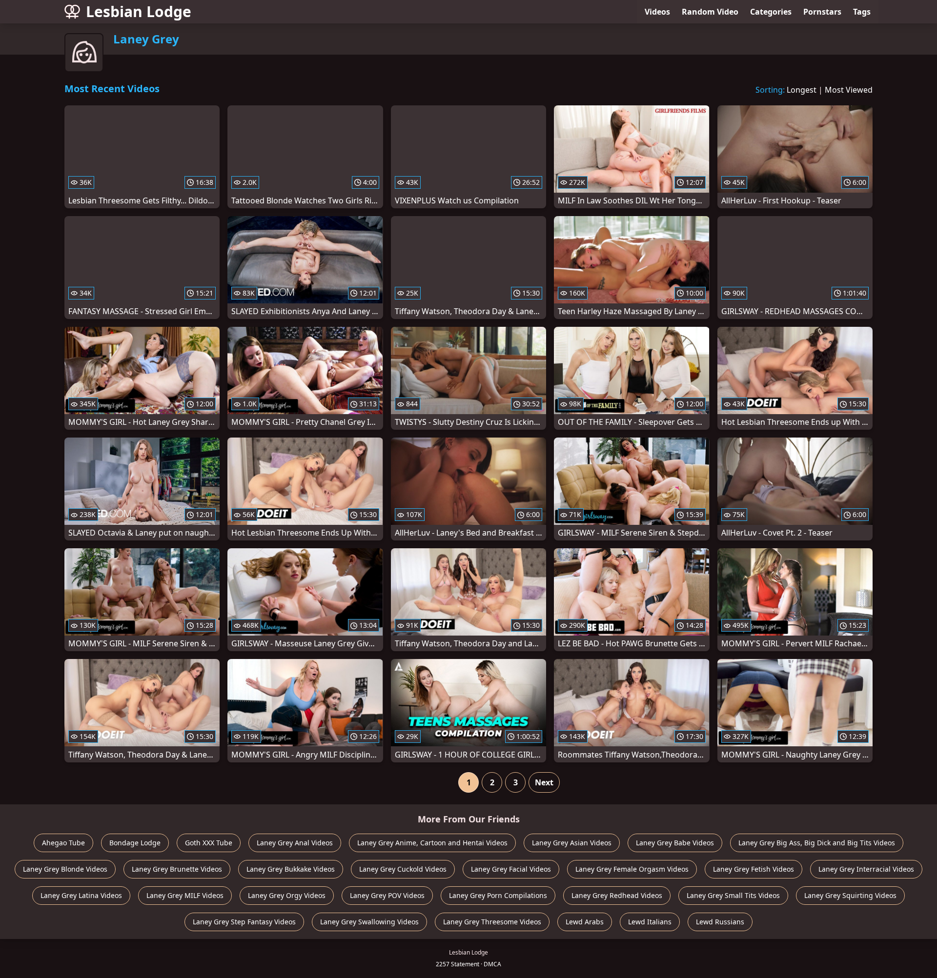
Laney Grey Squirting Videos (850, 895)
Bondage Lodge (135, 842)
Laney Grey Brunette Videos (177, 869)
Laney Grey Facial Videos (511, 869)
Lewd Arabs (585, 921)
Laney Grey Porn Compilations (498, 895)
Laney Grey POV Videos (387, 895)
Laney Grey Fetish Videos (753, 869)
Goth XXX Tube (208, 842)
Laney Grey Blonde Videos (65, 869)
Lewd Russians (720, 921)
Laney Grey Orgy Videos (287, 895)
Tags (862, 11)
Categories (771, 11)
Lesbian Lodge (138, 11)
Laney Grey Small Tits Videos (733, 895)
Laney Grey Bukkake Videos (290, 869)
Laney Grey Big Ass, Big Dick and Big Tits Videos (816, 842)
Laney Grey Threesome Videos (492, 921)
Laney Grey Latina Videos (81, 895)
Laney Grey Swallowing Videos (369, 921)
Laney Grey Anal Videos (295, 842)
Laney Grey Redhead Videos (616, 895)
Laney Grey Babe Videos (675, 842)
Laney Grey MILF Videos (185, 895)
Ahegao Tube (63, 842)
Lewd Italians (650, 921)
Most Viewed (849, 89)
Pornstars (822, 11)
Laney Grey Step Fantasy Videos (244, 921)
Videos (657, 11)
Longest (801, 89)
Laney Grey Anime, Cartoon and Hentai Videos (432, 842)
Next (544, 782)
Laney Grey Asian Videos (571, 842)
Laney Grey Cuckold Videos (403, 869)
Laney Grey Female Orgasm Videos (632, 869)
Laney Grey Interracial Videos (866, 869)
